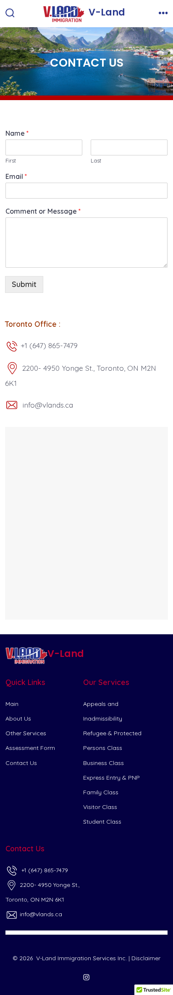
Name (17, 133)
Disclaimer (145, 958)
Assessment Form (30, 748)
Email (16, 176)
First (10, 160)
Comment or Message (43, 211)
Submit (24, 284)
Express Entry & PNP (111, 777)
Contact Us (21, 763)
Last (96, 160)
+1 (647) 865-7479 (43, 870)
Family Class (100, 792)
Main (11, 704)
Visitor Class (100, 807)
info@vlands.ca (40, 914)
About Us (18, 718)
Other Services (25, 733)
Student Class (102, 821)
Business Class (103, 763)
